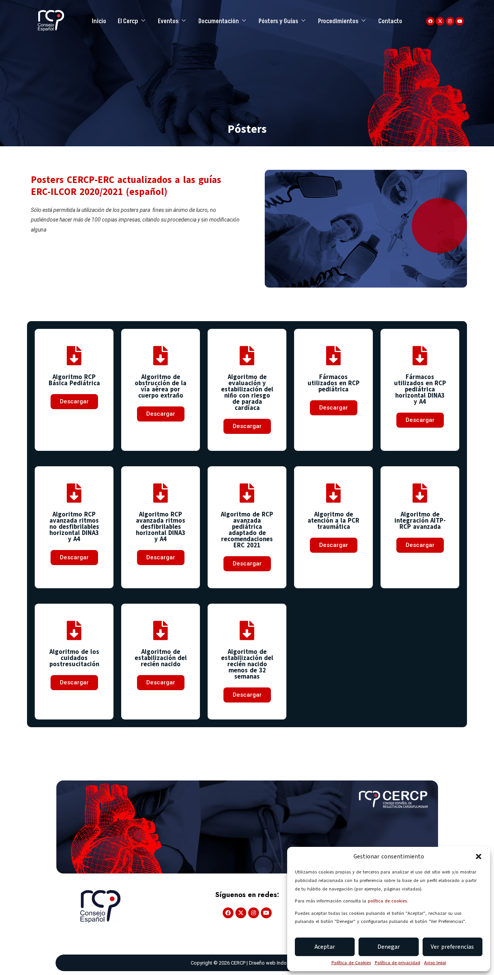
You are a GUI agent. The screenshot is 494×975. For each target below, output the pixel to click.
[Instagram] (450, 21)
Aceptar (325, 947)
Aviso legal (435, 963)
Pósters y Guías (278, 21)
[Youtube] (459, 21)
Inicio (99, 21)
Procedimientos (338, 21)
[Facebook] (430, 21)
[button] (478, 856)
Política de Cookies (351, 963)
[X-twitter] (440, 21)
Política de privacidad (397, 963)
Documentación (218, 21)
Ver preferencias (452, 947)
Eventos (168, 21)
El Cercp (128, 21)
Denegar (388, 947)
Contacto (390, 21)
